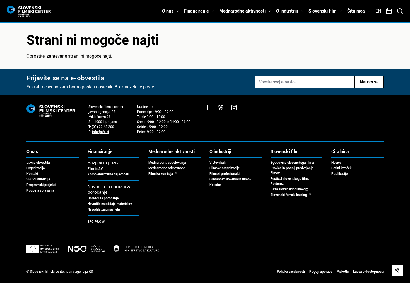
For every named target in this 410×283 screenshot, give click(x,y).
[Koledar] (388, 11)
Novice (336, 163)
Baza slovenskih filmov (288, 189)
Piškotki (343, 272)
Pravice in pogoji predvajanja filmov (292, 170)
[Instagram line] (234, 107)
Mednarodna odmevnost (166, 168)
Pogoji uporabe (320, 272)
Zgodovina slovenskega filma (292, 163)
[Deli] (397, 270)
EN (378, 11)
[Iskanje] (400, 11)
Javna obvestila (38, 163)
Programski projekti (41, 185)
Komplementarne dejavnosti (108, 174)
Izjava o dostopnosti (368, 272)
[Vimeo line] (220, 107)
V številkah (217, 163)
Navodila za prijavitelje (104, 209)
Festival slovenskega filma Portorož (290, 181)
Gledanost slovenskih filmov (230, 179)
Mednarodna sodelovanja (167, 163)
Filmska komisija (160, 174)
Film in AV (95, 169)
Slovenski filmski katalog (289, 195)
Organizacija (35, 168)
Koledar (215, 185)
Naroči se (369, 81)
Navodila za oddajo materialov (110, 204)
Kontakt (32, 174)
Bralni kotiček (341, 168)
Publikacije (339, 174)
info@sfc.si (100, 132)
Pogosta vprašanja (40, 190)
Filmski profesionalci (224, 174)
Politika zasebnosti (291, 272)
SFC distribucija (38, 179)
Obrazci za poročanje (103, 198)
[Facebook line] (207, 107)
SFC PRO (94, 222)
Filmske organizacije (224, 168)
